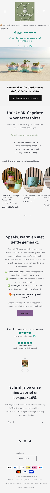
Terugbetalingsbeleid (23, 480)
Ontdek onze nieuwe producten (25, 135)
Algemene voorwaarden (13, 484)
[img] (25, 332)
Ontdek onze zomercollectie (25, 98)
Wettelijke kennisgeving (26, 487)
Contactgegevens (41, 484)
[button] (5, 12)
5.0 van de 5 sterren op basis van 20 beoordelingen (25, 39)
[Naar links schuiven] (19, 215)
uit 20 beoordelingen (23, 336)
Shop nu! (25, 313)
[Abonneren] (42, 422)
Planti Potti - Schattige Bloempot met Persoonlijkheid (10, 198)
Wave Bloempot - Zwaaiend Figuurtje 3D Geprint (33, 197)
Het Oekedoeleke (23, 476)
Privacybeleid (37, 480)
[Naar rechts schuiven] (30, 215)
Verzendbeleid (28, 484)
